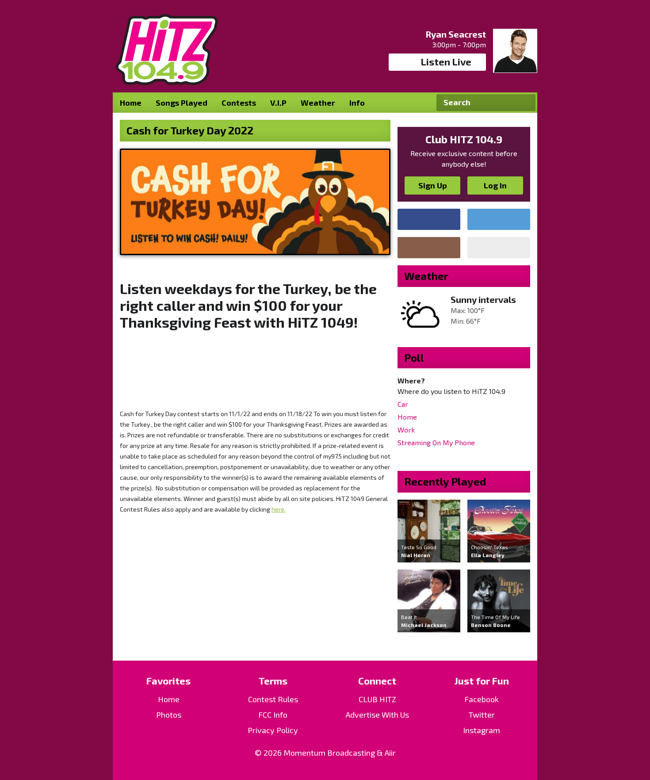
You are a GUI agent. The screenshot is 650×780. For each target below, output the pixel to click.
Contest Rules (273, 699)
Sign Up (432, 185)
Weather (318, 102)
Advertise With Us (377, 714)
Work (406, 429)
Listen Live (446, 61)
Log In (495, 185)
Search (525, 102)
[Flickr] (498, 247)
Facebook (481, 699)
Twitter (482, 714)
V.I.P (278, 102)
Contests (239, 102)
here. (278, 509)
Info (357, 102)
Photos (168, 714)
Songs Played (181, 102)
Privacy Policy (273, 730)
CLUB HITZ (377, 699)
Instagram (481, 730)
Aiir (390, 752)
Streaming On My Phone (436, 442)
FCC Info (272, 714)
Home (130, 102)
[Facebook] (429, 219)
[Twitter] (498, 219)
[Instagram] (429, 247)
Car (403, 404)
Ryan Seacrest (455, 34)
